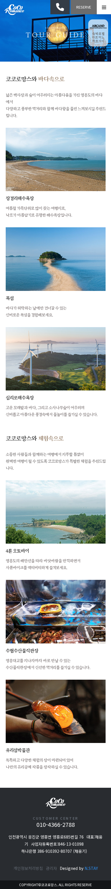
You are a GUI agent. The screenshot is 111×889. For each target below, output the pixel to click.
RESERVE (83, 7)
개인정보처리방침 (28, 868)
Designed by (79, 868)
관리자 (51, 868)
